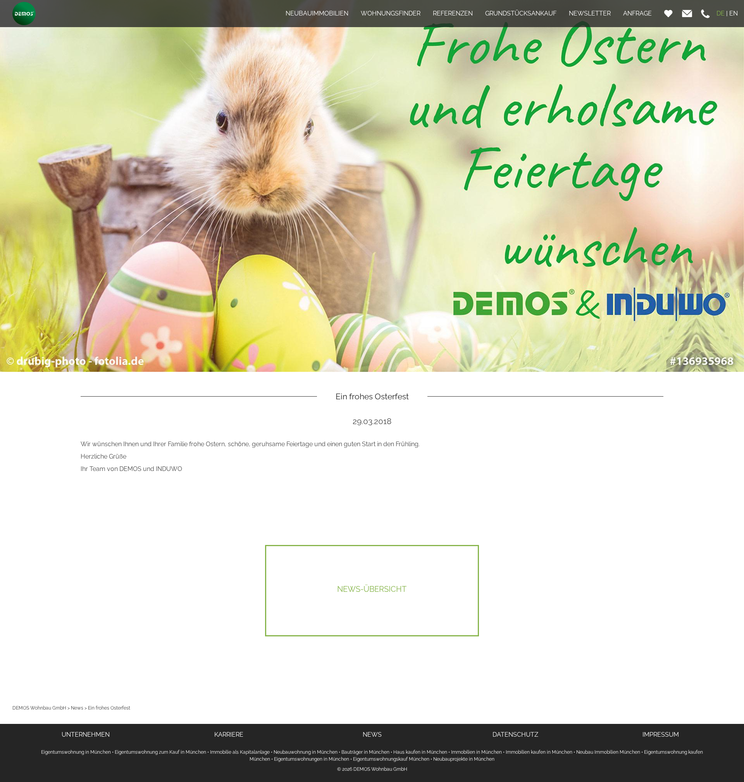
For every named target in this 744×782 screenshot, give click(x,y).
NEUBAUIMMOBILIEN (317, 13)
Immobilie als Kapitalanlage (240, 752)
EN (733, 13)
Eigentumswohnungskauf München (391, 759)
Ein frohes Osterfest (109, 708)
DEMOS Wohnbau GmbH (39, 708)
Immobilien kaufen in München (539, 752)
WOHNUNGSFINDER (390, 13)
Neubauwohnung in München (306, 752)
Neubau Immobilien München (608, 752)
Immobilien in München (476, 752)
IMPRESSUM (660, 734)
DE (720, 13)
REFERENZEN (453, 13)
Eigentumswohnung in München (76, 752)
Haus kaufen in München (420, 752)
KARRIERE (228, 734)
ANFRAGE (637, 13)
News (77, 708)
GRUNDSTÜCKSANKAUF (520, 13)
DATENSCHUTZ (515, 734)
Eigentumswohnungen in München (311, 759)
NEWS (372, 734)
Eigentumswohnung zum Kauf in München (160, 752)
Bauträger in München (365, 752)
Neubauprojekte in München (463, 759)
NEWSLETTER (590, 13)
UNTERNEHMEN (86, 734)
